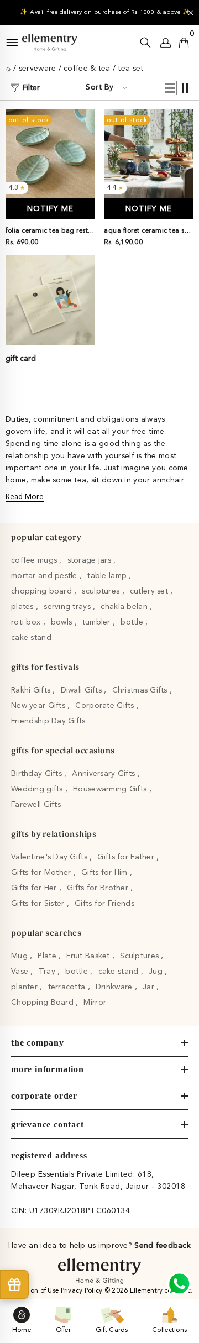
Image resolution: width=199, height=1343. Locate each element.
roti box (27, 622)
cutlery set (150, 591)
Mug (20, 956)
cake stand (31, 638)
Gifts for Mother (42, 873)
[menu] (12, 42)
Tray (48, 971)
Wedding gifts (38, 789)
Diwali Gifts (82, 690)
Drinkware (115, 987)
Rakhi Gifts (32, 690)
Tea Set (130, 68)
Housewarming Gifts (111, 789)
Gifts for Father (126, 857)
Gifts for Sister (39, 903)
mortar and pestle (45, 576)
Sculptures (140, 956)
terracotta (68, 987)
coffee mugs (35, 560)
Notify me (50, 209)
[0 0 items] (184, 42)
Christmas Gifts (141, 690)
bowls (63, 622)
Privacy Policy (82, 1291)
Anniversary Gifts (104, 774)
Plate (48, 956)
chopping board (42, 591)
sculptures (102, 591)
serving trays (68, 607)
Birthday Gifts (37, 774)
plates (23, 607)
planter (25, 987)
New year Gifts (39, 706)
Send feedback (162, 1246)
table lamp (108, 576)
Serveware (37, 68)
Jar (149, 987)
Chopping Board (43, 1002)
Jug (157, 971)
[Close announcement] (190, 12)
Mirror (94, 1002)
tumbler (97, 622)
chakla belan (125, 607)
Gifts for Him (105, 873)
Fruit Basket (89, 956)
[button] (170, 88)
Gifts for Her (35, 888)
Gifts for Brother (98, 888)
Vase (20, 971)
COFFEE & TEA (87, 68)
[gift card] (50, 300)
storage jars (90, 560)
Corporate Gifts (105, 706)
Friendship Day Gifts (48, 721)
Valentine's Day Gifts (50, 857)
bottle (133, 622)
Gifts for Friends (104, 903)
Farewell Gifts (36, 805)
